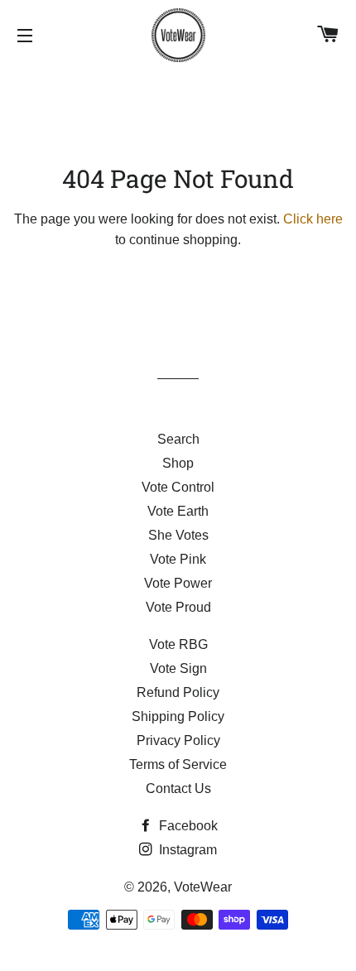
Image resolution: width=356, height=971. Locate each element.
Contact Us (178, 788)
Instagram (186, 850)
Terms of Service (178, 764)
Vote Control (178, 487)
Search (178, 439)
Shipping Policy (178, 716)
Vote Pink (178, 559)
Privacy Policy (178, 740)
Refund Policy (178, 692)
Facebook (187, 826)
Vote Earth (178, 511)
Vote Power (178, 583)
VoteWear (203, 887)
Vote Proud (178, 607)
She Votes (178, 535)
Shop (178, 463)
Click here (313, 219)
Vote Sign (178, 668)
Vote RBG (178, 644)
